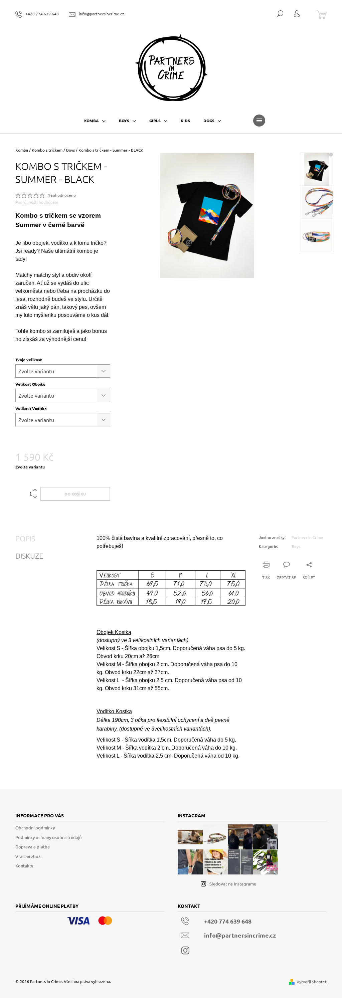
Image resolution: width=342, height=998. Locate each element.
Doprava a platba (32, 846)
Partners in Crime (307, 537)
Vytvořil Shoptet (312, 981)
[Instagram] (185, 950)
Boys (296, 546)
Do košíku (75, 493)
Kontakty (24, 865)
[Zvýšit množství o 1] (35, 490)
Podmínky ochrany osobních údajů (48, 837)
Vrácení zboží (28, 856)
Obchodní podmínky (35, 827)
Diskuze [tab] (29, 556)
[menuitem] (94, 121)
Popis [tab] (25, 538)
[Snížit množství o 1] (35, 497)
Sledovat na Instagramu (232, 883)
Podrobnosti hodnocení (36, 202)
